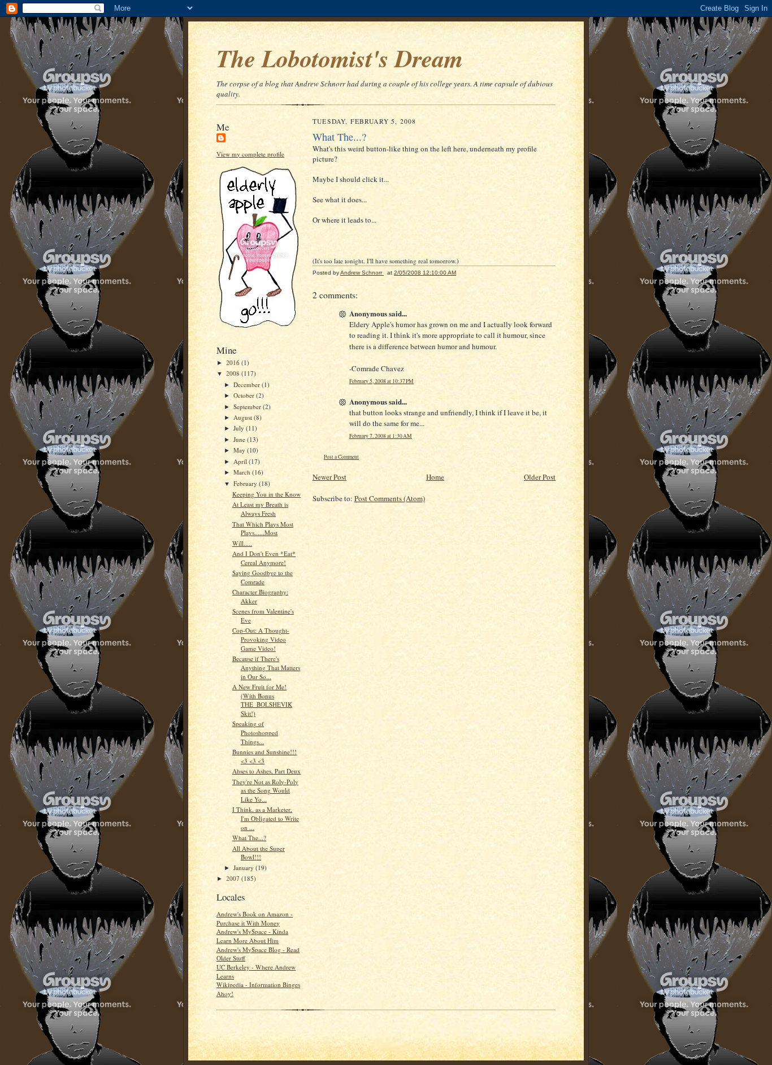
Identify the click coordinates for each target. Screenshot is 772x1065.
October (244, 395)
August (243, 417)
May (240, 450)
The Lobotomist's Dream (339, 58)
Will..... (242, 543)
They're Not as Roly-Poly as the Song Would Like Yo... (265, 790)
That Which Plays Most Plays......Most (262, 528)
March (242, 472)
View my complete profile (250, 154)
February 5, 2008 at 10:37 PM (381, 381)
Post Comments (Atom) (389, 498)
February (246, 483)
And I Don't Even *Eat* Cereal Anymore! (264, 558)
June (240, 439)
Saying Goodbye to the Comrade (262, 577)
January (244, 867)
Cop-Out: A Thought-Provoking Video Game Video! (260, 639)
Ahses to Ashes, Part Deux (266, 771)
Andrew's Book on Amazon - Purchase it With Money (254, 918)
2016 (233, 362)
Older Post (540, 477)
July (239, 428)
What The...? (249, 837)
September (248, 406)
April (241, 461)
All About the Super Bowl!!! (258, 853)
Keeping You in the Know (266, 494)
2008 (233, 373)
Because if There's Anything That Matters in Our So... (266, 667)
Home (435, 477)
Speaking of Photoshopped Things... (255, 732)
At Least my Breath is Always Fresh (260, 509)
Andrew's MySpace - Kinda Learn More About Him (252, 936)
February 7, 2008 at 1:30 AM (380, 436)
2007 (233, 878)
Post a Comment (341, 456)
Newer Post (329, 477)
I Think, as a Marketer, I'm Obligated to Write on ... (265, 818)
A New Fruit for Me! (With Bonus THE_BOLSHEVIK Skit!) (262, 700)
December (247, 384)
